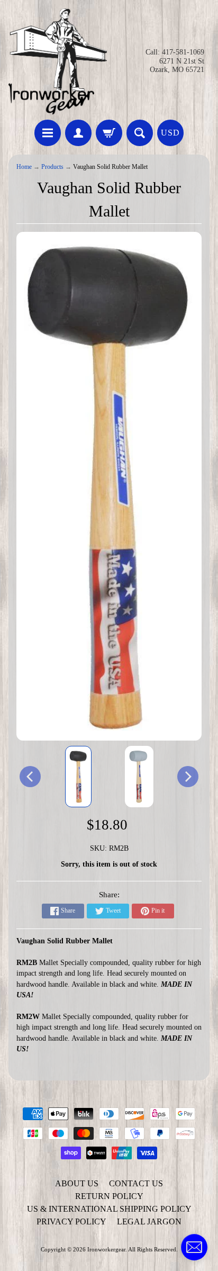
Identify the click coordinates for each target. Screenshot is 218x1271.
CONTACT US (136, 1183)
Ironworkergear (106, 1249)
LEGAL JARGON (149, 1221)
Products (52, 167)
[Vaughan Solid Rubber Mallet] (78, 776)
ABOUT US (76, 1183)
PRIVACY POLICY (71, 1221)
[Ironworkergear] (57, 61)
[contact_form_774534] (194, 1247)
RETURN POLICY (109, 1196)
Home (24, 167)
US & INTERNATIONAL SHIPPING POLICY (109, 1208)
